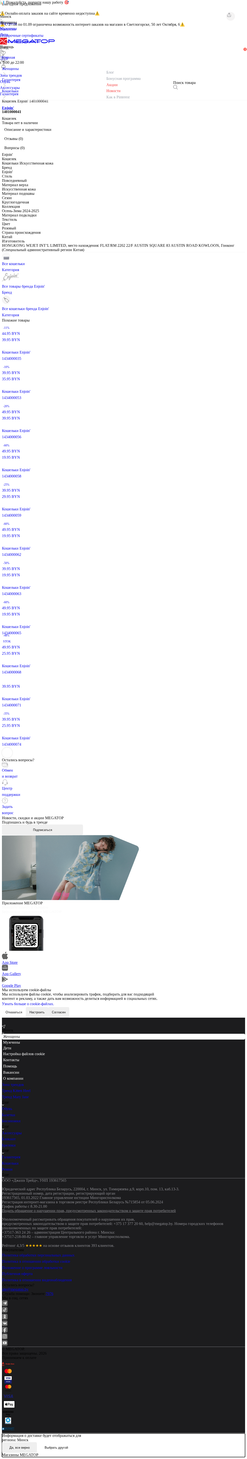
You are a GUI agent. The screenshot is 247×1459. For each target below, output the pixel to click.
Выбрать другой (56, 1447)
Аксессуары (12, 1133)
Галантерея (11, 1157)
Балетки (8, 1115)
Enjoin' (8, 108)
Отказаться (14, 1012)
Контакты (11, 1060)
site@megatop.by (15, 1289)
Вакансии (11, 1072)
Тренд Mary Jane (15, 1097)
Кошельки (10, 1163)
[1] (3, 59)
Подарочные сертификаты (21, 35)
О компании (13, 1078)
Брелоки (9, 1145)
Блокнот (9, 1139)
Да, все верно (19, 1447)
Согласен (59, 1012)
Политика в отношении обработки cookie (36, 1261)
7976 (49, 1294)
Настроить (37, 1012)
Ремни (7, 1169)
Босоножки (11, 1121)
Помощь (10, 1066)
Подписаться (42, 830)
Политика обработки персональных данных (38, 1255)
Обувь (7, 1109)
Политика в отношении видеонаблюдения (37, 1280)
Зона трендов (13, 1085)
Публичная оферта (17, 1274)
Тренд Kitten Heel (16, 1091)
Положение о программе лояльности (32, 1268)
